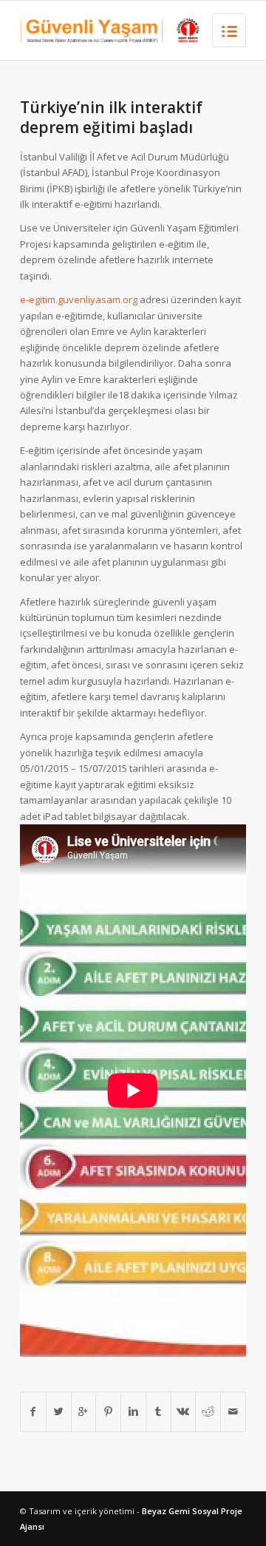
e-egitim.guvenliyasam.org (78, 299)
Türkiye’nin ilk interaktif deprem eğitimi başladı (111, 117)
